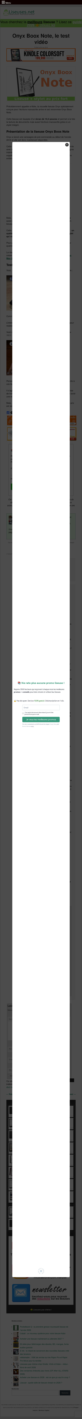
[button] (4, 2)
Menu (8, 2)
